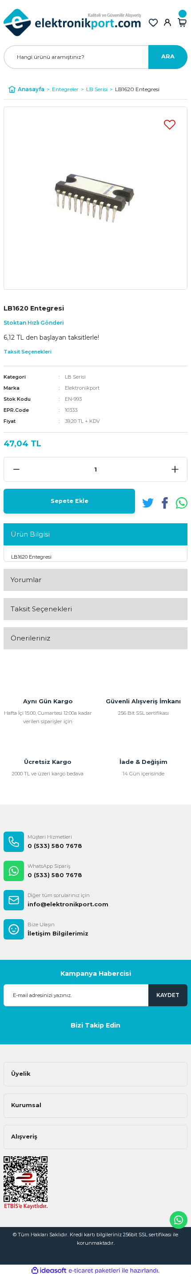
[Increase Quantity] (175, 469)
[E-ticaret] (94, 1270)
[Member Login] (167, 22)
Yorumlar (26, 579)
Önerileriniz (30, 638)
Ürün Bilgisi (30, 534)
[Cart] (182, 22)
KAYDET (167, 995)
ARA (168, 56)
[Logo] (72, 22)
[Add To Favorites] (170, 124)
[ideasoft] (49, 1271)
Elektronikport (82, 388)
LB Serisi (75, 377)
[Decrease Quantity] (16, 469)
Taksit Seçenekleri (41, 609)
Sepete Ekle (69, 501)
